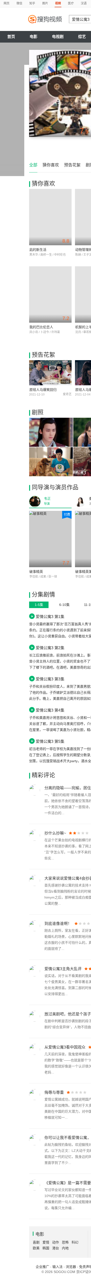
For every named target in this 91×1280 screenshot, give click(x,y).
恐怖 (65, 1242)
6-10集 (64, 605)
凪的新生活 (37, 250)
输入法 (57, 1267)
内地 (65, 1248)
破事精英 (36, 571)
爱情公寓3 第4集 (50, 710)
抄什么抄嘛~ (55, 833)
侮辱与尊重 (54, 1092)
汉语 (84, 3)
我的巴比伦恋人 (41, 327)
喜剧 (36, 1242)
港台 (55, 1248)
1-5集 (39, 605)
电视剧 (58, 37)
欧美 (36, 1248)
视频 (58, 3)
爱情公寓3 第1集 (50, 616)
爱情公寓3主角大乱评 (63, 969)
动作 (55, 1242)
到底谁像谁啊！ (58, 924)
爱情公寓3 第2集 (50, 648)
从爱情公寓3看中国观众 (64, 1047)
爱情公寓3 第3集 (50, 679)
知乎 (32, 3)
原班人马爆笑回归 (43, 390)
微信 (19, 3)
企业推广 (42, 1267)
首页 (11, 37)
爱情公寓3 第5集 (50, 741)
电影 (33, 37)
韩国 (45, 1248)
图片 (45, 3)
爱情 (45, 1242)
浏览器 (71, 1267)
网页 (6, 3)
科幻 (75, 1242)
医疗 (71, 3)
